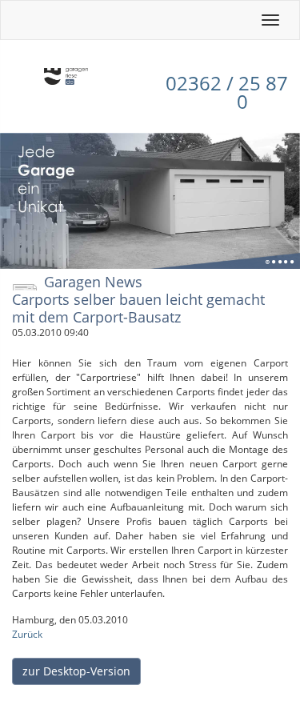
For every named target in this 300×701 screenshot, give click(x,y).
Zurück (27, 634)
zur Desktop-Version (76, 671)
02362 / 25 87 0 (227, 92)
